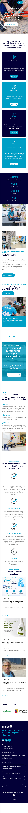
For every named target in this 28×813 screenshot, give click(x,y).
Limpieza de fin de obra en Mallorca (13, 785)
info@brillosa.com (8, 746)
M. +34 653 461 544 (8, 748)
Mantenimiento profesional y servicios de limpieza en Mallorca (12, 767)
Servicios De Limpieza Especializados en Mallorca (12, 779)
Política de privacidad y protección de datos (14, 797)
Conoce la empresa (7, 275)
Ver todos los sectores (13, 375)
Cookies (14, 799)
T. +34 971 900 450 (8, 744)
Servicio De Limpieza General (13, 773)
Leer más (4, 615)
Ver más (13, 76)
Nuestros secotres (7, 293)
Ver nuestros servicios (10, 24)
